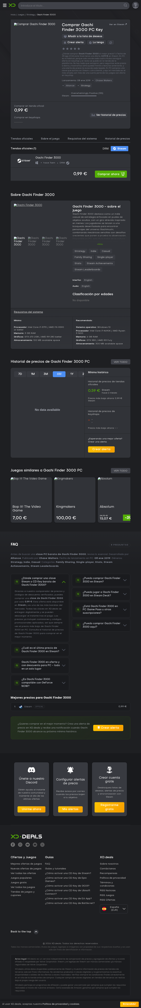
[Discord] (35, 845)
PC (26, 630)
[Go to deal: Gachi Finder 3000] (70, 167)
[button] (4, 5)
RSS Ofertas (107, 900)
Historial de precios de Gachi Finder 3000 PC (50, 362)
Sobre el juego (50, 139)
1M (33, 374)
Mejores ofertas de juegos (26, 864)
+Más (100, 244)
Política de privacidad (113, 878)
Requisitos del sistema (82, 139)
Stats (78, 263)
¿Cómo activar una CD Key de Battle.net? (70, 903)
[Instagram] (20, 845)
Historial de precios (117, 139)
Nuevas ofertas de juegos (26, 869)
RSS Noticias (108, 890)
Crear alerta (101, 449)
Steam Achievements (100, 263)
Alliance (16, 558)
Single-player (105, 257)
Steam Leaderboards (87, 270)
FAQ (47, 864)
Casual (106, 251)
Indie (93, 251)
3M (46, 374)
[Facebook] (13, 845)
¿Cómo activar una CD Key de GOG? (67, 886)
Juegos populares (21, 878)
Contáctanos (108, 869)
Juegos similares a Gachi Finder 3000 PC (46, 470)
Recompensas (108, 873)
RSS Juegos (107, 895)
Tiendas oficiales (22, 139)
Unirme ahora (31, 809)
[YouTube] (27, 845)
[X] (42, 845)
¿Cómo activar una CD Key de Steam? (68, 873)
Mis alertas (70, 809)
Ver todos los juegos (23, 887)
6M (59, 374)
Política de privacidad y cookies (60, 1004)
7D (20, 374)
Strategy (85, 86)
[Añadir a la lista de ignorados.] (110, 42)
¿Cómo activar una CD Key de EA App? (68, 899)
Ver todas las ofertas (23, 873)
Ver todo (120, 362)
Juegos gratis (19, 883)
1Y (71, 374)
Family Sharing (83, 257)
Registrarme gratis (109, 807)
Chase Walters (48, 558)
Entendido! (129, 1004)
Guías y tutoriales (55, 869)
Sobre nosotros (109, 864)
